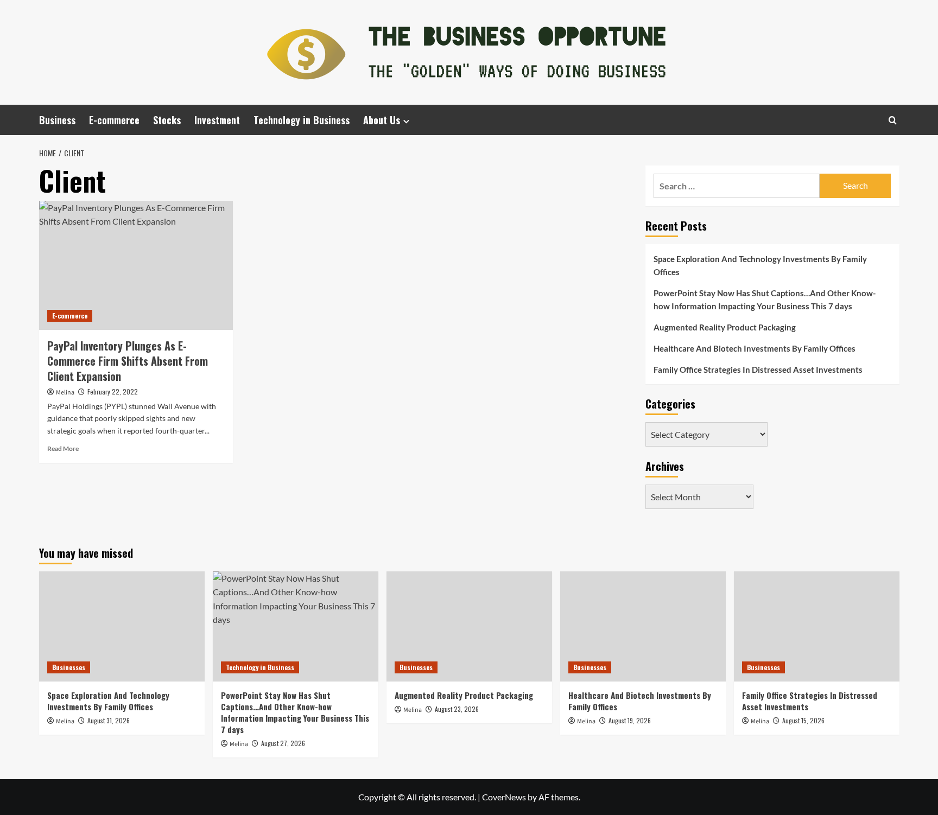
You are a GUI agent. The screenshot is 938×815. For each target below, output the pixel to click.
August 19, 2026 (630, 720)
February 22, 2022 (112, 391)
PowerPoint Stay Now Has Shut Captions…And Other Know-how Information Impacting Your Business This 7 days (765, 299)
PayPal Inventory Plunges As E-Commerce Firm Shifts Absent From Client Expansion (127, 361)
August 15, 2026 (803, 720)
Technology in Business (301, 120)
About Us (381, 120)
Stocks (167, 120)
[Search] (892, 120)
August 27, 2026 (283, 743)
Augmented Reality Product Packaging (725, 327)
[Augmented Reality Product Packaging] (469, 626)
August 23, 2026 (457, 709)
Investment (217, 120)
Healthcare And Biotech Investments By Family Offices (754, 348)
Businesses (68, 667)
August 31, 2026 (108, 720)
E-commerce (114, 120)
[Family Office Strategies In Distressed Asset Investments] (816, 626)
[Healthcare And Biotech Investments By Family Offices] (643, 626)
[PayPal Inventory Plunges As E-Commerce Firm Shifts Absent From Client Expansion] (136, 265)
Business (57, 120)
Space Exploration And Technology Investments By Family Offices (760, 265)
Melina (65, 392)
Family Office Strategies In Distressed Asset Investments (758, 369)
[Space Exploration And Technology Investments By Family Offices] (122, 626)
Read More (63, 448)
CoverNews (504, 797)
